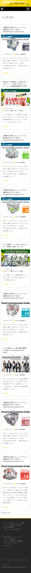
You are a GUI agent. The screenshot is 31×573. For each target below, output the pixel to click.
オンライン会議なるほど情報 (12, 525)
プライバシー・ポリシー (10, 543)
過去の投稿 (6, 513)
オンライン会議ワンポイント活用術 (13, 110)
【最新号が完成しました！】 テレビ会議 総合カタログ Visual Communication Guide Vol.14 (15, 459)
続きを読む (6, 72)
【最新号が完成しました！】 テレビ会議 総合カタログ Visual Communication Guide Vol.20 (15, 29)
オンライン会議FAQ (9, 539)
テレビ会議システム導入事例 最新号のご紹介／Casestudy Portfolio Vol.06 (15, 350)
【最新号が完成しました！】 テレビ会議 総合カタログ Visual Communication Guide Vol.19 (15, 138)
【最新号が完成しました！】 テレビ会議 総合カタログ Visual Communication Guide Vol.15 (15, 404)
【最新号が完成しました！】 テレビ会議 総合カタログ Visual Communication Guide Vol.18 (15, 192)
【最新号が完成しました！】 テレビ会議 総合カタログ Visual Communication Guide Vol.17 (15, 296)
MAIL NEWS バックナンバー (11, 537)
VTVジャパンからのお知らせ (12, 529)
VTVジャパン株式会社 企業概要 (12, 541)
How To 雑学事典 (21, 54)
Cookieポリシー (8, 545)
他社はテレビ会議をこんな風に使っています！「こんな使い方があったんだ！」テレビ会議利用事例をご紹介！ (15, 84)
